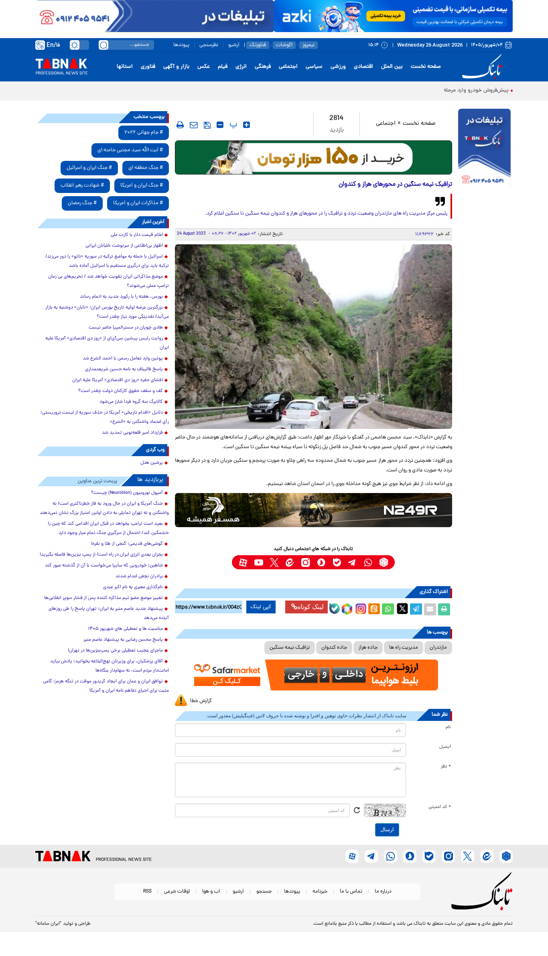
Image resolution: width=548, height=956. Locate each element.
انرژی (241, 67)
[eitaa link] (290, 562)
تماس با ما (351, 891)
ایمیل (445, 747)
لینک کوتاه (310, 606)
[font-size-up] (246, 125)
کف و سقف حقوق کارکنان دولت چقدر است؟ (120, 391)
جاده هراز (368, 648)
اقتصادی (363, 67)
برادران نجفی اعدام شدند (139, 576)
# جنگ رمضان (82, 203)
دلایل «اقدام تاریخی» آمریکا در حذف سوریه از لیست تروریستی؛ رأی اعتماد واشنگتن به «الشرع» (105, 417)
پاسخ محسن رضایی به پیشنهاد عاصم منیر (123, 639)
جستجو (264, 891)
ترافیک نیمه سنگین (290, 648)
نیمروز (308, 45)
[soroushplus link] (321, 562)
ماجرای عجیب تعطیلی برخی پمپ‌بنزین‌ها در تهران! (115, 650)
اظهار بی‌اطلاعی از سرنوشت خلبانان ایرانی (124, 246)
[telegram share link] (416, 609)
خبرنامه (320, 891)
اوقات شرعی (177, 891)
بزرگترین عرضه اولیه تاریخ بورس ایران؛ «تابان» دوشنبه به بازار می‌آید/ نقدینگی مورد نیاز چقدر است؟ (107, 312)
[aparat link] (243, 562)
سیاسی (314, 67)
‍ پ (232, 124)
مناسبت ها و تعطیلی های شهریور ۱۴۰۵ (125, 629)
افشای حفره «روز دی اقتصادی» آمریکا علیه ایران (117, 380)
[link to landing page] (483, 67)
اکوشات (284, 45)
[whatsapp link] (368, 562)
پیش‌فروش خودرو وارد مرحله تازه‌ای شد (464, 90)
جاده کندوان (334, 648)
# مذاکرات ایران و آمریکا (138, 203)
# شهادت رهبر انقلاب (82, 185)
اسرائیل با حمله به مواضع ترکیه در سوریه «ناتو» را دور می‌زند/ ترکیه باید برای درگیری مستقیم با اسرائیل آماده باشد (107, 261)
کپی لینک (261, 607)
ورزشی (338, 67)
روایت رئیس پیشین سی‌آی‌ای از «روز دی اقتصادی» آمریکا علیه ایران (107, 343)
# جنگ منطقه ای (145, 168)
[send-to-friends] (194, 125)
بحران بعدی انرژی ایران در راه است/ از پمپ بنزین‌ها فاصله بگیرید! (101, 554)
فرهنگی (263, 67)
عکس (203, 67)
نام (448, 727)
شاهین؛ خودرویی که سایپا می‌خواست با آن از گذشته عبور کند (104, 565)
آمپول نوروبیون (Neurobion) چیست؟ (127, 493)
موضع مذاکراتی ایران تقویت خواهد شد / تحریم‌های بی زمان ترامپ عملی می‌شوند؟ (108, 281)
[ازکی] (393, 16)
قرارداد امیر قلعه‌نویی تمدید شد (132, 432)
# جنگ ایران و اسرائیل (89, 168)
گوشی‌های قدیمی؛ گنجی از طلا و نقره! (127, 544)
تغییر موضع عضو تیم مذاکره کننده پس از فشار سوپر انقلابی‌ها (103, 598)
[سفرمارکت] (313, 675)
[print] (180, 125)
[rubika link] (384, 562)
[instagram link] (305, 562)
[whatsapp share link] (388, 609)
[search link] (103, 45)
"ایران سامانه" (48, 924)
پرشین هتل (151, 463)
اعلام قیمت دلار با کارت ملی (137, 235)
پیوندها (181, 45)
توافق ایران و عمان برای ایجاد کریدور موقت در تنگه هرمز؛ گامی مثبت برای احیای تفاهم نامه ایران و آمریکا (106, 686)
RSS (147, 891)
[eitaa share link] (374, 609)
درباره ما (383, 891)
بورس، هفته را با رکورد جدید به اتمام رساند (121, 296)
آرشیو (233, 45)
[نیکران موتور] (313, 510)
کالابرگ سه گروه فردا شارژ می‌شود (131, 402)
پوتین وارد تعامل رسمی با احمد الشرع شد (123, 358)
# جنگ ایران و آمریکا (141, 185)
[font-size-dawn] (220, 125)
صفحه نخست (426, 67)
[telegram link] (352, 562)
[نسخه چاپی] (444, 609)
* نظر (446, 766)
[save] (207, 125)
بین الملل (392, 67)
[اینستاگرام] (360, 608)
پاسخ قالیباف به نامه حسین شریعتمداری (124, 369)
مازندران (438, 648)
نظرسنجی (208, 45)
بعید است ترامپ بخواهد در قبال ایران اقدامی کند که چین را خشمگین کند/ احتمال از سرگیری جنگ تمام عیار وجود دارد (108, 528)
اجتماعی (288, 67)
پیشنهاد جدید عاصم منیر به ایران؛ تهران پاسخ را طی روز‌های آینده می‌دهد (109, 613)
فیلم (222, 67)
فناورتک (258, 45)
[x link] (274, 562)
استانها (125, 67)
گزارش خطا (201, 701)
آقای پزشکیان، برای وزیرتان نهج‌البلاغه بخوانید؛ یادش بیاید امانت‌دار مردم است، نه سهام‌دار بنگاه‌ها (109, 666)
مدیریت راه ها (403, 648)
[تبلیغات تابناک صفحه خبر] (484, 149)
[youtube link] (259, 562)
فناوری (148, 67)
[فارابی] (313, 157)
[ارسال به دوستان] (430, 609)
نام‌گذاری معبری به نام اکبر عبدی (133, 587)
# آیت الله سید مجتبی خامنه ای (130, 150)
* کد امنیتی (439, 807)
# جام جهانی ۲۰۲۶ (143, 132)
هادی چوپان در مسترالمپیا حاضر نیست (126, 327)
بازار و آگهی (176, 67)
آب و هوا (211, 891)
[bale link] (337, 562)
